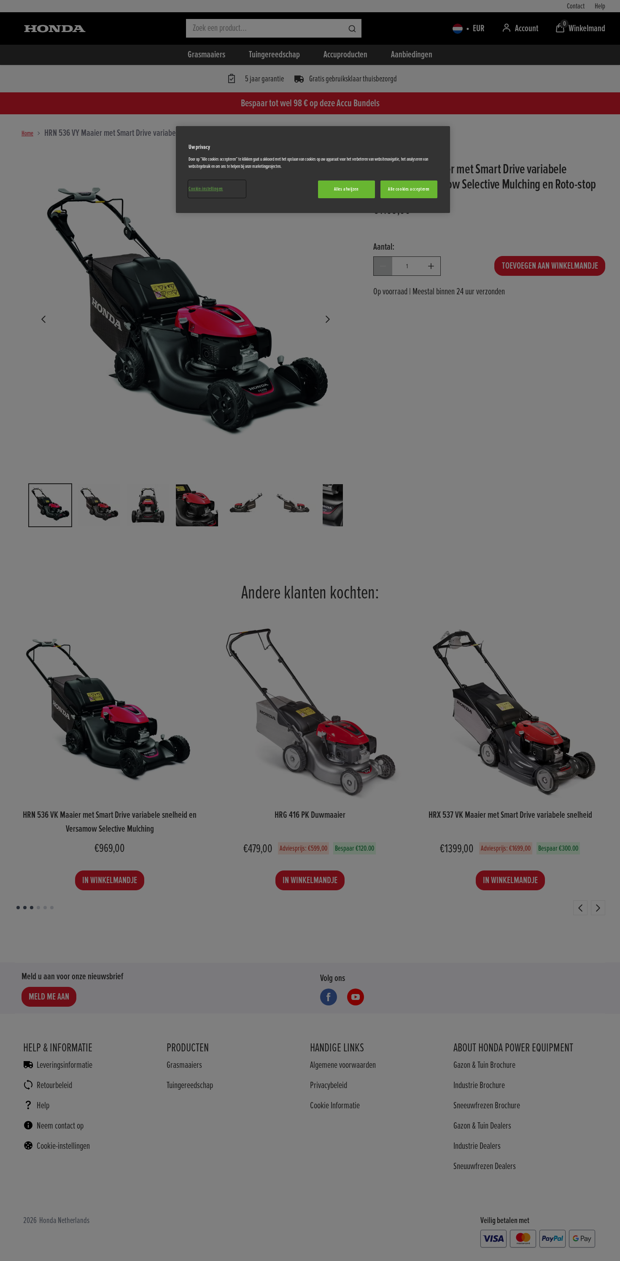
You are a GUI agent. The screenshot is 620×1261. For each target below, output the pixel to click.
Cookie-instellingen (206, 188)
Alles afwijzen (346, 189)
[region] (313, 169)
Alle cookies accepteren (409, 189)
